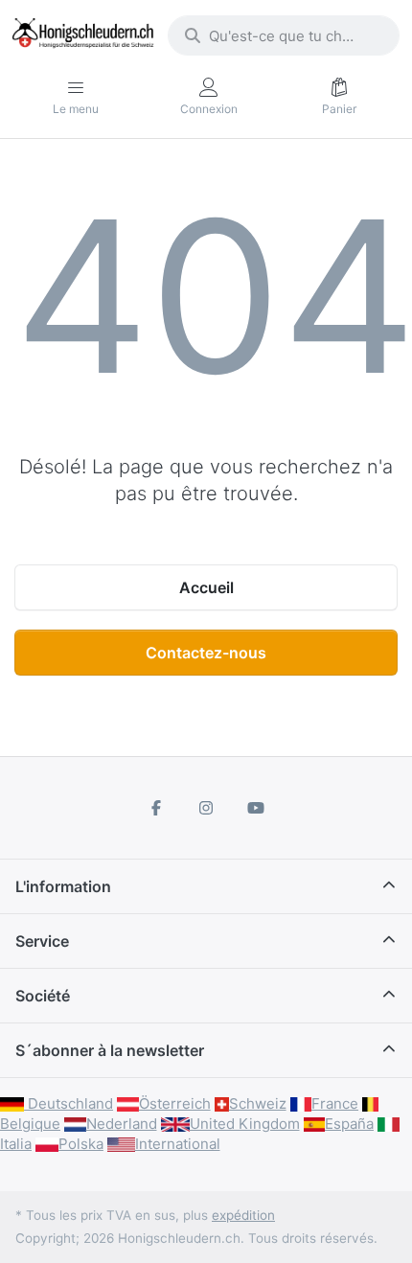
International (177, 1144)
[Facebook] (157, 808)
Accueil (206, 587)
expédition (243, 1215)
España (349, 1123)
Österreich (175, 1103)
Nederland (121, 1123)
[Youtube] (256, 808)
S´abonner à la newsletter (109, 1050)
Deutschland (68, 1103)
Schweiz (257, 1103)
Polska (80, 1144)
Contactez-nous (206, 652)
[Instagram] (206, 808)
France (334, 1103)
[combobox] (284, 35)
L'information (63, 886)
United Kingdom (245, 1123)
